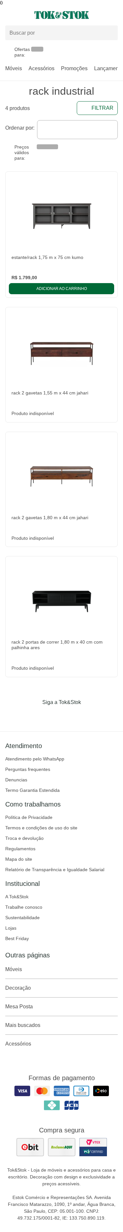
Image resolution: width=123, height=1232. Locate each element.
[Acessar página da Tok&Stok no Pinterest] (71, 716)
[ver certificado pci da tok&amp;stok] (93, 1147)
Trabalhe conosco (23, 907)
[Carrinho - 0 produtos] (114, 15)
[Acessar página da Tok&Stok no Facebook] (34, 716)
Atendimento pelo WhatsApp (34, 758)
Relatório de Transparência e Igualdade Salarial (54, 869)
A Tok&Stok (17, 896)
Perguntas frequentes (27, 769)
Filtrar (102, 108)
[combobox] (77, 129)
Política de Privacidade (28, 817)
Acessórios (41, 68)
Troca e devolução (24, 838)
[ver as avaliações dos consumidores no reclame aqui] (61, 1147)
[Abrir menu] (20, 15)
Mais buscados (22, 1025)
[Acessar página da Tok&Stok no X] (89, 716)
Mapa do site (18, 859)
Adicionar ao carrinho (61, 288)
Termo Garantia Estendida (32, 790)
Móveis (13, 68)
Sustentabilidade (22, 917)
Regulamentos (20, 848)
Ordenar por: (19, 128)
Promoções (74, 68)
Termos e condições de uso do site (41, 827)
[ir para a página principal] (61, 15)
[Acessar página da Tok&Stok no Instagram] (52, 716)
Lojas (10, 928)
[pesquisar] (110, 33)
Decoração (18, 988)
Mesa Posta (19, 1006)
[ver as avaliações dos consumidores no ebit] (30, 1147)
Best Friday (17, 938)
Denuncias (16, 779)
